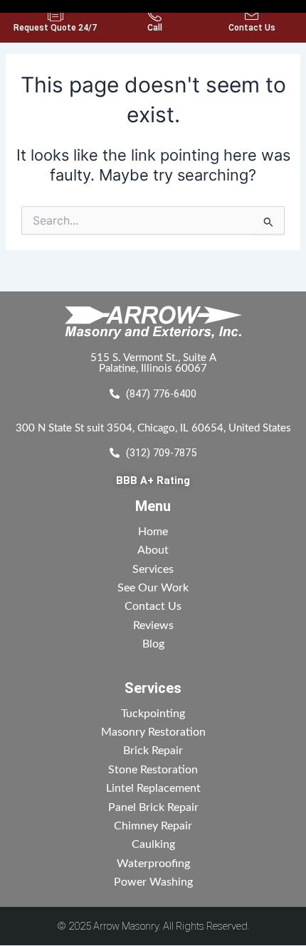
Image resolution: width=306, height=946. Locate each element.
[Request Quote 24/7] (55, 14)
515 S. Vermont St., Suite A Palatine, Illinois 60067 (153, 363)
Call (154, 28)
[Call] (154, 14)
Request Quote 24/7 (55, 28)
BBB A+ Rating (153, 480)
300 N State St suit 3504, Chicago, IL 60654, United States (153, 428)
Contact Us (251, 28)
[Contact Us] (252, 14)
